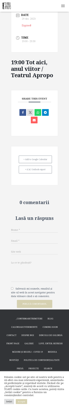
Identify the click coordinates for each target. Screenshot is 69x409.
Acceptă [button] (21, 401)
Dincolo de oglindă (50, 335)
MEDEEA (52, 351)
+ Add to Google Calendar (35, 159)
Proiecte (33, 368)
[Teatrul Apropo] (8, 6)
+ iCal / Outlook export (35, 169)
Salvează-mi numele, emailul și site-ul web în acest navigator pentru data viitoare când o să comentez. (33, 292)
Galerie (29, 343)
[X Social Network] (30, 112)
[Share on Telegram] (45, 112)
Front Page (12, 343)
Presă (20, 368)
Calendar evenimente (24, 327)
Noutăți (14, 360)
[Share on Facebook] (22, 112)
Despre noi (27, 335)
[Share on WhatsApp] (37, 112)
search (48, 368)
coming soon (50, 327)
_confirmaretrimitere (29, 318)
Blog (50, 318)
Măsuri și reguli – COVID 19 (27, 351)
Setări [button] (9, 401)
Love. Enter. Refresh (51, 343)
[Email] (34, 120)
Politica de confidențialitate (42, 360)
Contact (11, 335)
